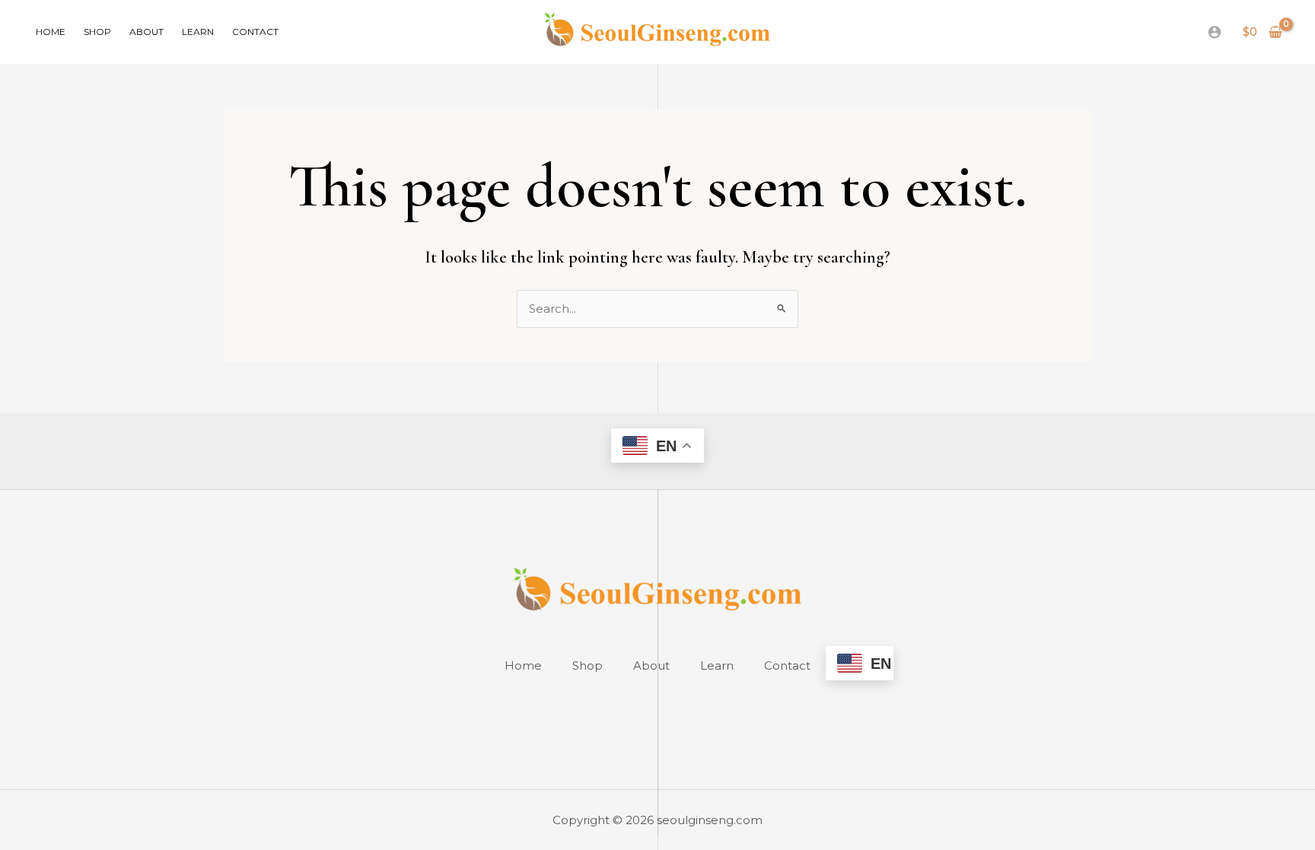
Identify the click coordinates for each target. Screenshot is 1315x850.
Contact (255, 31)
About (146, 31)
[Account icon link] (1214, 32)
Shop (97, 31)
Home (50, 31)
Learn (198, 31)
